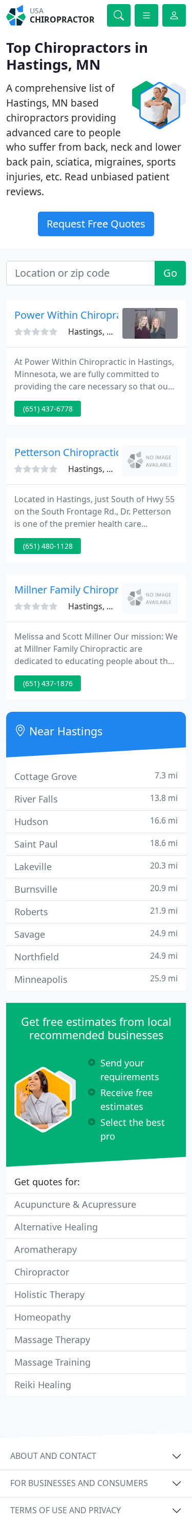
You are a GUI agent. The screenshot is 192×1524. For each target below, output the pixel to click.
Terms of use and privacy (65, 1510)
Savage (96, 934)
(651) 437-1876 (48, 683)
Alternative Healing (56, 1227)
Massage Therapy (52, 1339)
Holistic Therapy (49, 1294)
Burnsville (96, 888)
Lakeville (96, 866)
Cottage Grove (96, 776)
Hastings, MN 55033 (106, 331)
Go (170, 273)
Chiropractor (41, 1272)
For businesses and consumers (79, 1483)
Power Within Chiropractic (76, 315)
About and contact (53, 1455)
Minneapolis (96, 979)
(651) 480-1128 (48, 546)
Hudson (96, 821)
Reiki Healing (42, 1384)
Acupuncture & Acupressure (75, 1204)
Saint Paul (96, 843)
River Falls (96, 798)
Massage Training (52, 1362)
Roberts (96, 911)
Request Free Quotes (96, 224)
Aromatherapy (45, 1249)
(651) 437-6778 (48, 409)
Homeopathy (42, 1317)
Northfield (96, 956)
